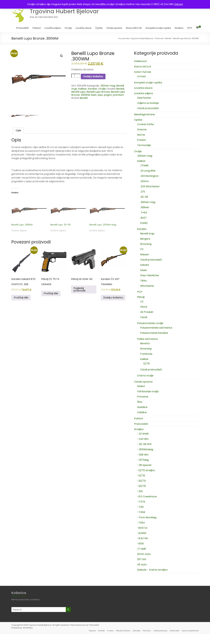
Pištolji (141, 297)
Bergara (145, 239)
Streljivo (179, 27)
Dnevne (142, 129)
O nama (110, 630)
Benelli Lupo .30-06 (60, 224)
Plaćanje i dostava (123, 630)
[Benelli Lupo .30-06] (68, 210)
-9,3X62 (141, 533)
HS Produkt (146, 312)
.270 (142, 191)
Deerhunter (144, 98)
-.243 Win (143, 439)
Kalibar (82, 88)
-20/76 (141, 486)
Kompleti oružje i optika (158, 27)
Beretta (145, 343)
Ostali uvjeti (174, 630)
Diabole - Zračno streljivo (152, 570)
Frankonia (146, 354)
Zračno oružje (145, 375)
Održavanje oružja (147, 391)
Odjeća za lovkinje (148, 103)
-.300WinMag (145, 449)
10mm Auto (144, 554)
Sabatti (144, 265)
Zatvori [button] (178, 4)
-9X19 (140, 543)
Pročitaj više (21, 297)
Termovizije (144, 145)
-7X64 (141, 522)
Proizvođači (22, 27)
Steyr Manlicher (149, 275)
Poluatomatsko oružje (150, 323)
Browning (145, 244)
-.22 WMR (143, 433)
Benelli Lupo (78, 92)
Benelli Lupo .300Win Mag (102, 224)
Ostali (143, 317)
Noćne (141, 134)
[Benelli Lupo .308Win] (29, 210)
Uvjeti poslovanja (160, 630)
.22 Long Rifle (147, 171)
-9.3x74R (142, 538)
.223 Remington (149, 176)
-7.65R (141, 512)
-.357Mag (143, 460)
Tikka (143, 280)
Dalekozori (140, 61)
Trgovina (92, 630)
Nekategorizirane (144, 114)
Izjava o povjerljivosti (190, 630)
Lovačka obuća (83, 27)
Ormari (141, 76)
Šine (139, 402)
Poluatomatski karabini (154, 333)
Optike (99, 27)
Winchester (147, 286)
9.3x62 (144, 223)
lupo (100, 95)
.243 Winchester (150, 186)
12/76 (146, 363)
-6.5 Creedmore (147, 496)
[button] (61, 56)
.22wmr (144, 181)
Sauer (143, 270)
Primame (142, 396)
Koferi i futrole (142, 72)
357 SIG (141, 559)
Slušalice (142, 407)
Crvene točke (145, 124)
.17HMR (144, 165)
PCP (189, 27)
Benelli (120, 88)
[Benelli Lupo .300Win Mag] (107, 210)
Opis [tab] (18, 130)
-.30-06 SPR (144, 444)
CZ (141, 301)
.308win (144, 207)
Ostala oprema (114, 27)
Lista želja (136, 630)
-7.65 (140, 507)
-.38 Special (144, 465)
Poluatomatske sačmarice (156, 327)
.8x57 (143, 218)
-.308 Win (143, 454)
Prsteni (141, 140)
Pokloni (37, 27)
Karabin (92, 88)
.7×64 (143, 212)
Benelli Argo (147, 233)
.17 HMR (141, 549)
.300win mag (107, 85)
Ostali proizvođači (148, 108)
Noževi (141, 386)
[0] (197, 27)
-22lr (140, 491)
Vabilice (142, 412)
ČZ (141, 249)
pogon (108, 95)
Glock (143, 307)
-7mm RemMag (146, 517)
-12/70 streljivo (146, 470)
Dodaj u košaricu (93, 76)
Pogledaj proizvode (79, 289)
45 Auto (142, 564)
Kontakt (101, 630)
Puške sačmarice (147, 339)
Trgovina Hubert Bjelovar (64, 11)
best (94, 95)
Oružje (68, 27)
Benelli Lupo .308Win (22, 224)
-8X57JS (142, 528)
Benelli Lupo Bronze (98, 92)
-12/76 (141, 475)
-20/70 (141, 481)
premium (118, 95)
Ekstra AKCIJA (134, 27)
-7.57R (141, 502)
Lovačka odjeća (53, 27)
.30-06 (144, 197)
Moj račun (147, 630)
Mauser (144, 254)
